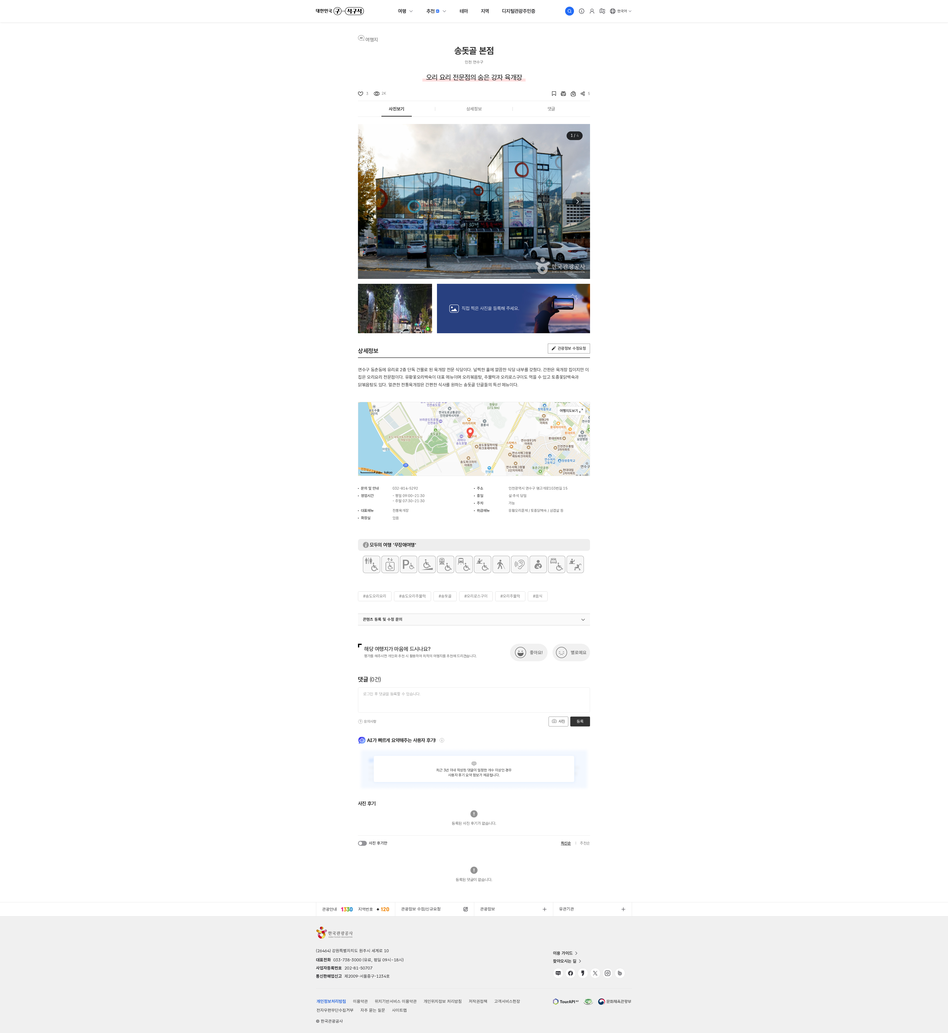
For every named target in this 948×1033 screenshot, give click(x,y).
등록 (580, 721)
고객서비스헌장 (507, 1001)
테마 (464, 11)
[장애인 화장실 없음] (371, 564)
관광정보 (487, 909)
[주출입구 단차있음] (427, 564)
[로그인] (592, 11)
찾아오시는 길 (564, 961)
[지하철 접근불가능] (445, 564)
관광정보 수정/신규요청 (421, 909)
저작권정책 (478, 1001)
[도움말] (360, 721)
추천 (430, 11)
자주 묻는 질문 (372, 1010)
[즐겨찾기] (551, 93)
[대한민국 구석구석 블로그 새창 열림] (558, 973)
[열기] (583, 620)
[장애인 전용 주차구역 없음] (408, 564)
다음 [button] (577, 202)
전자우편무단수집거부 (335, 1010)
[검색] (569, 11)
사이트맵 (399, 1010)
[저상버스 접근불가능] (464, 564)
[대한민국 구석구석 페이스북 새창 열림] (570, 973)
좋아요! (536, 652)
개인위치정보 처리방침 (443, 1001)
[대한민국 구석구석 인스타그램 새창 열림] (607, 973)
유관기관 (566, 909)
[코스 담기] (571, 93)
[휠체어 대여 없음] (482, 564)
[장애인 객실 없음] (556, 564)
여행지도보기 (571, 411)
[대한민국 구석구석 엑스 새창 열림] (595, 973)
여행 (402, 11)
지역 (485, 11)
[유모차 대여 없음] (575, 564)
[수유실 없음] (538, 564)
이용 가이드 (563, 953)
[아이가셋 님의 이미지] (395, 308)
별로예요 (579, 652)
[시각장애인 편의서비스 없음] (501, 564)
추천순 (585, 843)
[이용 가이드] (581, 11)
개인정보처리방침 (331, 1001)
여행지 (371, 40)
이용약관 (360, 1001)
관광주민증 (518, 11)
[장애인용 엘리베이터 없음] (390, 564)
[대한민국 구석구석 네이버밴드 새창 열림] (620, 973)
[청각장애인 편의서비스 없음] (519, 564)
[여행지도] (602, 11)
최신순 (566, 843)
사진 (561, 721)
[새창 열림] (561, 93)
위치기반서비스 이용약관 (396, 1001)
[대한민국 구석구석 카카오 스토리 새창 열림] (583, 973)
